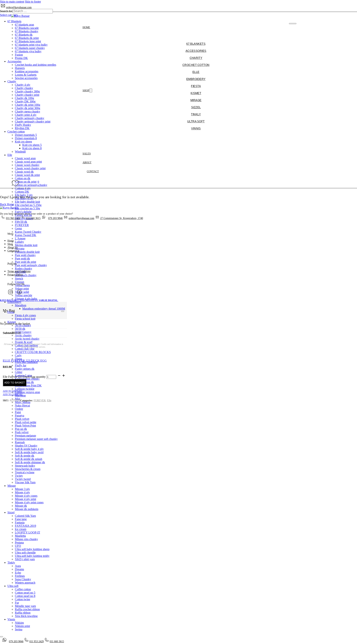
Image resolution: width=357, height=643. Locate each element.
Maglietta (20, 535)
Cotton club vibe (24, 348)
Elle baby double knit (27, 201)
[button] (38, 183)
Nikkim (19, 622)
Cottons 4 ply (23, 188)
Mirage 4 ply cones (26, 495)
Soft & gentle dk (24, 455)
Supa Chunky (23, 579)
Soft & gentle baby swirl (29, 452)
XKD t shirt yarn (25, 559)
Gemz (18, 228)
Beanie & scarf (23, 342)
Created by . (41, 300)
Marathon (20, 305)
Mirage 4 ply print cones (29, 502)
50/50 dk (20, 328)
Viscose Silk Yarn (25, 482)
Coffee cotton (23, 589)
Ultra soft (12, 585)
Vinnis (11, 619)
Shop (86, 90)
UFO (18, 545)
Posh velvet (21, 432)
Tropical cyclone (24, 472)
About (87, 162)
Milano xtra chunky (26, 539)
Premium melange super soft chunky (36, 438)
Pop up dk (21, 428)
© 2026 (12, 300)
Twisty (19, 475)
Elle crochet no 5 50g (27, 208)
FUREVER (40, 400)
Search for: (6, 11)
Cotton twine (22, 599)
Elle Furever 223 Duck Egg (25, 360)
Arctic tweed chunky (27, 338)
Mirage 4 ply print (25, 499)
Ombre (19, 408)
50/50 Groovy (23, 332)
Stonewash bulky (25, 465)
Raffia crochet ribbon (27, 609)
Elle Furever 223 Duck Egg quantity (24, 376)
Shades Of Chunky (26, 445)
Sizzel (11, 512)
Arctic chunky (23, 335)
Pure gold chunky (25, 255)
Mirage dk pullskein (26, 509)
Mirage (11, 485)
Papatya (19, 415)
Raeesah (20, 442)
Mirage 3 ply (22, 489)
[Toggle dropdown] (90, 90)
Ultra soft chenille (25, 552)
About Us (12, 247)
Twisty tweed (23, 479)
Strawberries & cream (27, 469)
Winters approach (25, 582)
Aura (18, 565)
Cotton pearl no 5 (25, 592)
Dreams (19, 569)
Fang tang (21, 519)
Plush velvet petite (25, 422)
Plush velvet (22, 418)
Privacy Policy (15, 274)
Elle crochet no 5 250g (28, 205)
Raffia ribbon (22, 612)
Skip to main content (12, 1)
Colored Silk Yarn (25, 515)
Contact (93, 171)
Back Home (7, 204)
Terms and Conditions (18, 271)
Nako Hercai (22, 405)
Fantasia (20, 522)
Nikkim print (22, 626)
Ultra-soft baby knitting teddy (32, 555)
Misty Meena (22, 402)
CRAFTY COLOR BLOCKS (33, 352)
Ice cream (20, 529)
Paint (18, 412)
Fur (17, 602)
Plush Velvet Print (25, 425)
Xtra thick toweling (26, 616)
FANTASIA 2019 (25, 525)
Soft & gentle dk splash (28, 459)
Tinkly (11, 562)
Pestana (19, 542)
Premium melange (25, 435)
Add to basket (14, 382)
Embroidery (14, 301)
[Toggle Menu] (62, 311)
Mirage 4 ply (22, 492)
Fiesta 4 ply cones (25, 315)
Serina (18, 629)
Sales (87, 153)
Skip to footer (33, 1)
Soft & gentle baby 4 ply (29, 449)
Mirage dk (21, 505)
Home (86, 27)
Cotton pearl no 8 (25, 596)
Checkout (10, 341)
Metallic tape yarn (25, 606)
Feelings (20, 575)
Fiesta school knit (25, 318)
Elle (49, 400)
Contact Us (13, 250)
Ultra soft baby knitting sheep (32, 549)
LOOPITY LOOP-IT (27, 532)
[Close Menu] (292, 23)
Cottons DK (22, 191)
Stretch (19, 278)
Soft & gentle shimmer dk (30, 462)
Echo (18, 572)
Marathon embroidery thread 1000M (43, 308)
